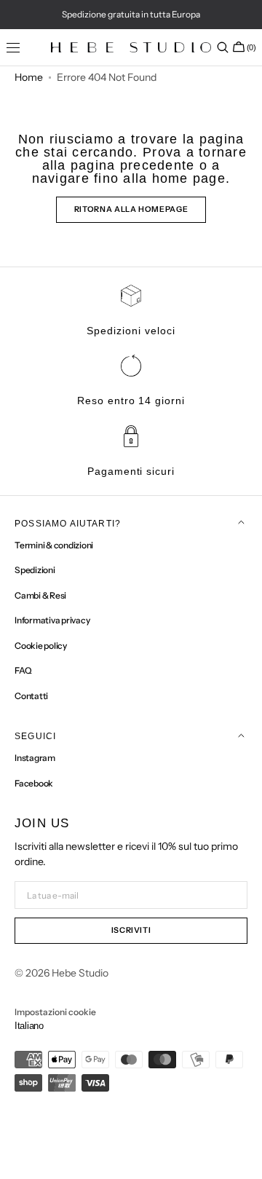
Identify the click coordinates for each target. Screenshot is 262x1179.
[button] (223, 47)
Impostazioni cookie (55, 1011)
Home (29, 77)
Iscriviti (131, 930)
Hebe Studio (80, 972)
